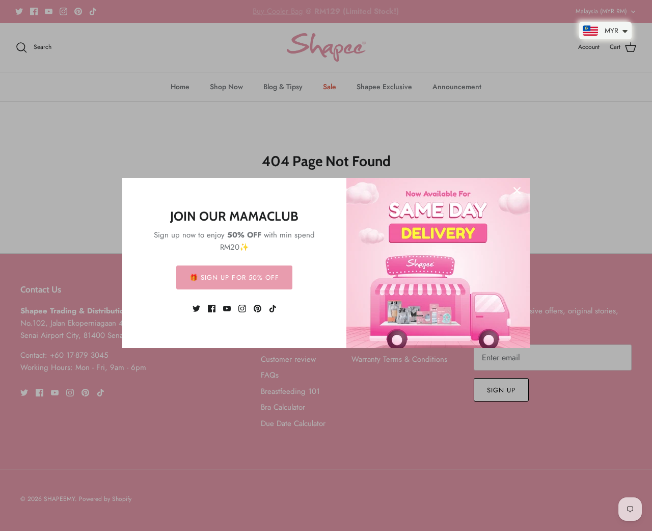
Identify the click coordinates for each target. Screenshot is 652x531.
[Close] (517, 190)
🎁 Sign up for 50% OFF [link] (234, 277)
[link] (196, 308)
